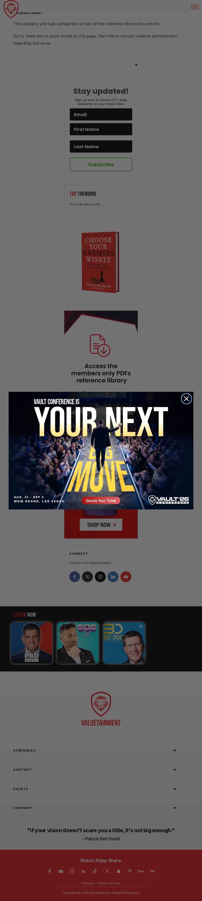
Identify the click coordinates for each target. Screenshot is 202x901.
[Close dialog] (186, 399)
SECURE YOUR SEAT (101, 450)
